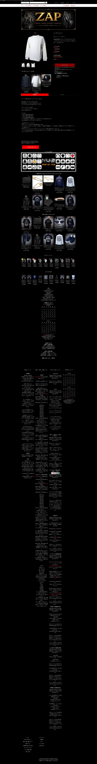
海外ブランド (57, 32)
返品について (57, 70)
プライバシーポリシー (28, 747)
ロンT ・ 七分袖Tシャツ (59, 33)
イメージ (62, 94)
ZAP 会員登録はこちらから (61, 73)
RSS (26, 751)
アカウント (56, 2)
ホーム (54, 32)
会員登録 (62, 2)
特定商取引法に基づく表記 (59, 71)
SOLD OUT (65, 65)
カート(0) (73, 2)
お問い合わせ (41, 745)
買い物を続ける (58, 77)
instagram (46, 300)
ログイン (67, 2)
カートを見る (41, 743)
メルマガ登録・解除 (27, 749)
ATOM (29, 751)
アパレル (61, 32)
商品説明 (34, 94)
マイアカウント (41, 737)
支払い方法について (27, 739)
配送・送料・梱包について (28, 741)
